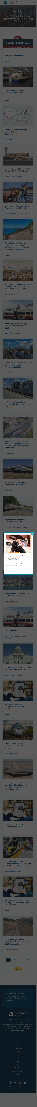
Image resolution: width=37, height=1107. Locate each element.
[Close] (32, 533)
